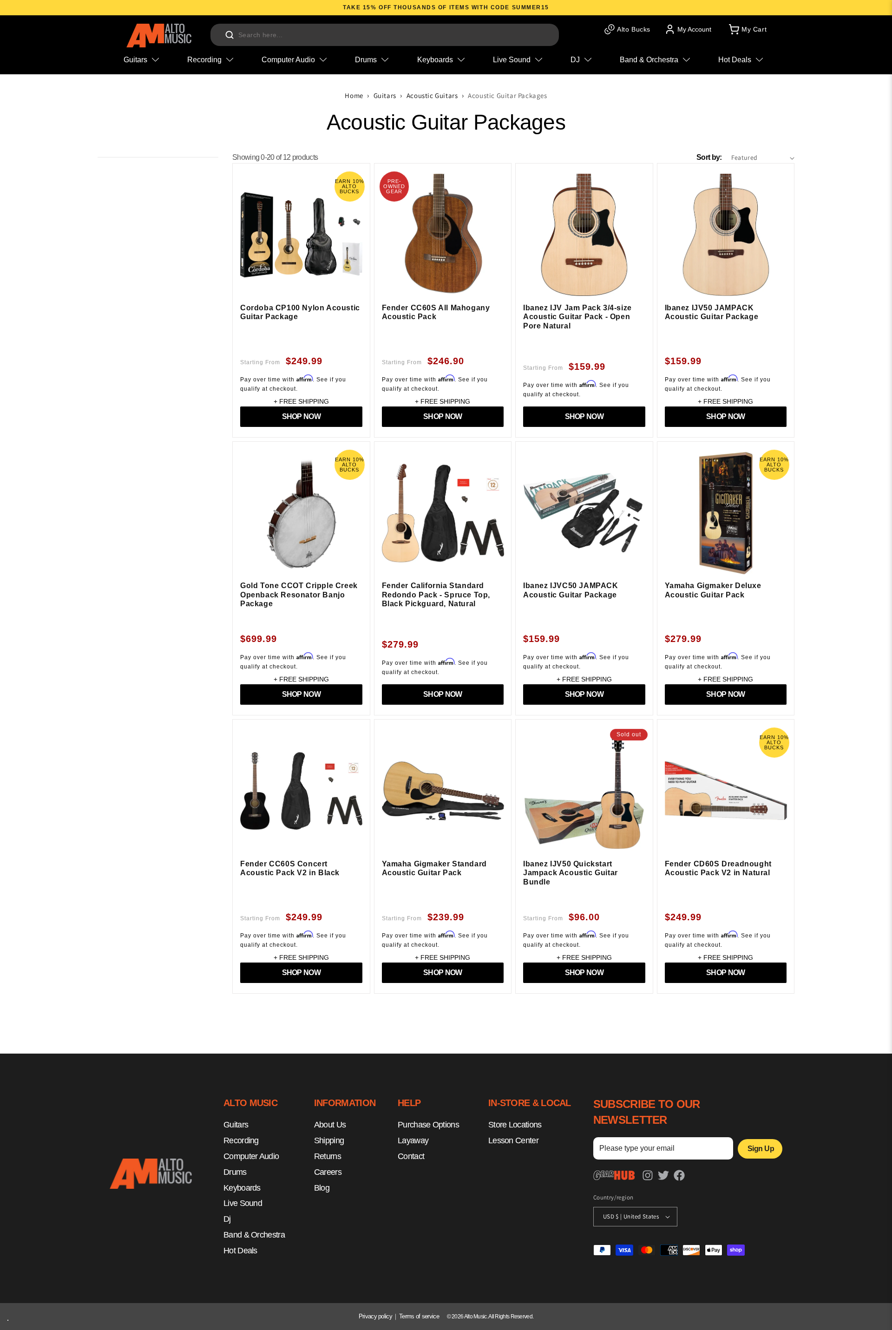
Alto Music (475, 1316)
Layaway (413, 1141)
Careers (327, 1172)
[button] (747, 29)
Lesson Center (513, 1141)
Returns (327, 1156)
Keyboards (242, 1187)
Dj (227, 1219)
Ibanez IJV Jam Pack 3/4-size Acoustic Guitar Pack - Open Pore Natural (577, 317)
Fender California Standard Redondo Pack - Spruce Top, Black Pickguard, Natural (436, 595)
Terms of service (419, 1316)
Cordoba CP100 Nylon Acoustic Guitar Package (300, 312)
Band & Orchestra (254, 1234)
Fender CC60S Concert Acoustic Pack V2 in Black (290, 868)
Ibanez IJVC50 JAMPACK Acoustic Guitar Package (570, 590)
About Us (330, 1125)
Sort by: (708, 157)
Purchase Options (428, 1125)
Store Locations (515, 1125)
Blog (321, 1187)
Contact (411, 1156)
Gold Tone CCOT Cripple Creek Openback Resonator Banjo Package (299, 595)
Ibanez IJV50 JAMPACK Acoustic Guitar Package (712, 312)
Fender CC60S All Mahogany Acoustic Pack (436, 312)
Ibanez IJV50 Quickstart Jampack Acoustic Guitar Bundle (570, 873)
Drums (235, 1172)
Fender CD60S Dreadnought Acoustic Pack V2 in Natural (718, 868)
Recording (241, 1141)
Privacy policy (375, 1316)
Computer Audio (251, 1156)
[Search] (229, 34)
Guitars (385, 95)
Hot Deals (240, 1250)
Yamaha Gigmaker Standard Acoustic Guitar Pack (434, 868)
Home (354, 95)
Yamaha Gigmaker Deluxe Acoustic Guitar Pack (713, 590)
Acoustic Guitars (432, 95)
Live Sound (242, 1203)
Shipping (329, 1141)
